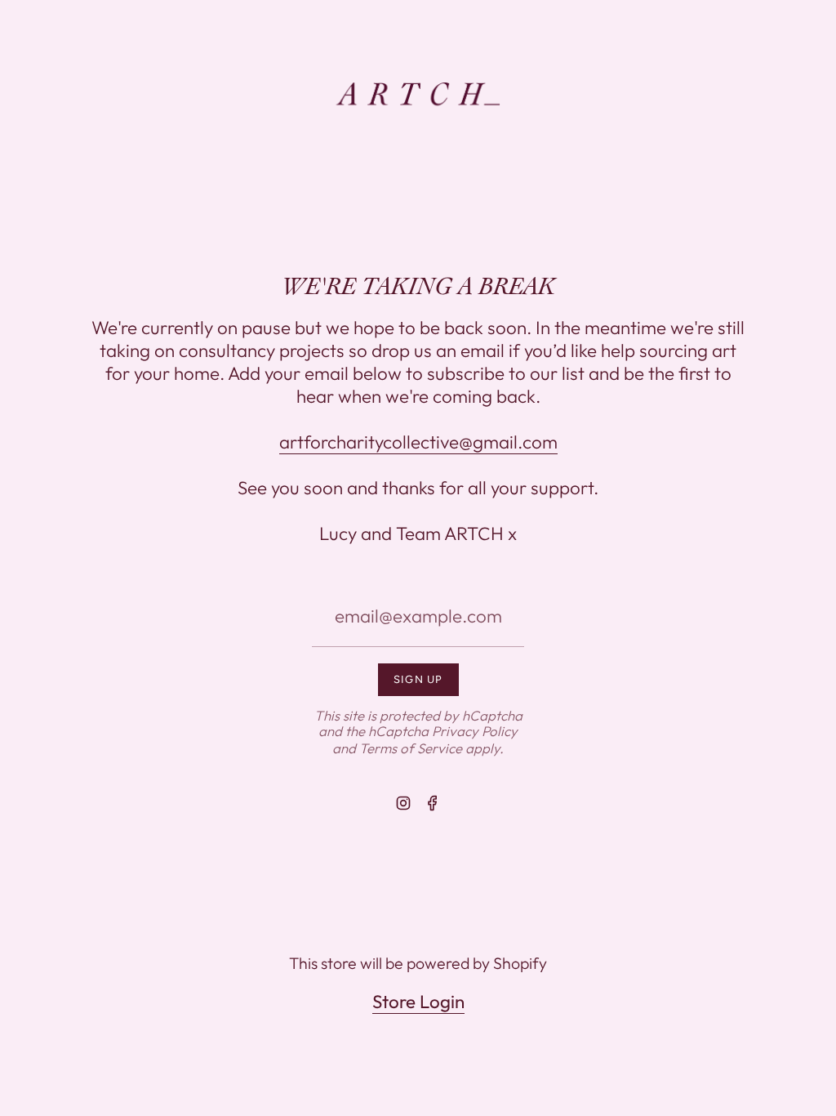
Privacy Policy (475, 730)
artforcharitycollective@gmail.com (418, 442)
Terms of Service (410, 748)
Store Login (418, 1001)
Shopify (520, 963)
